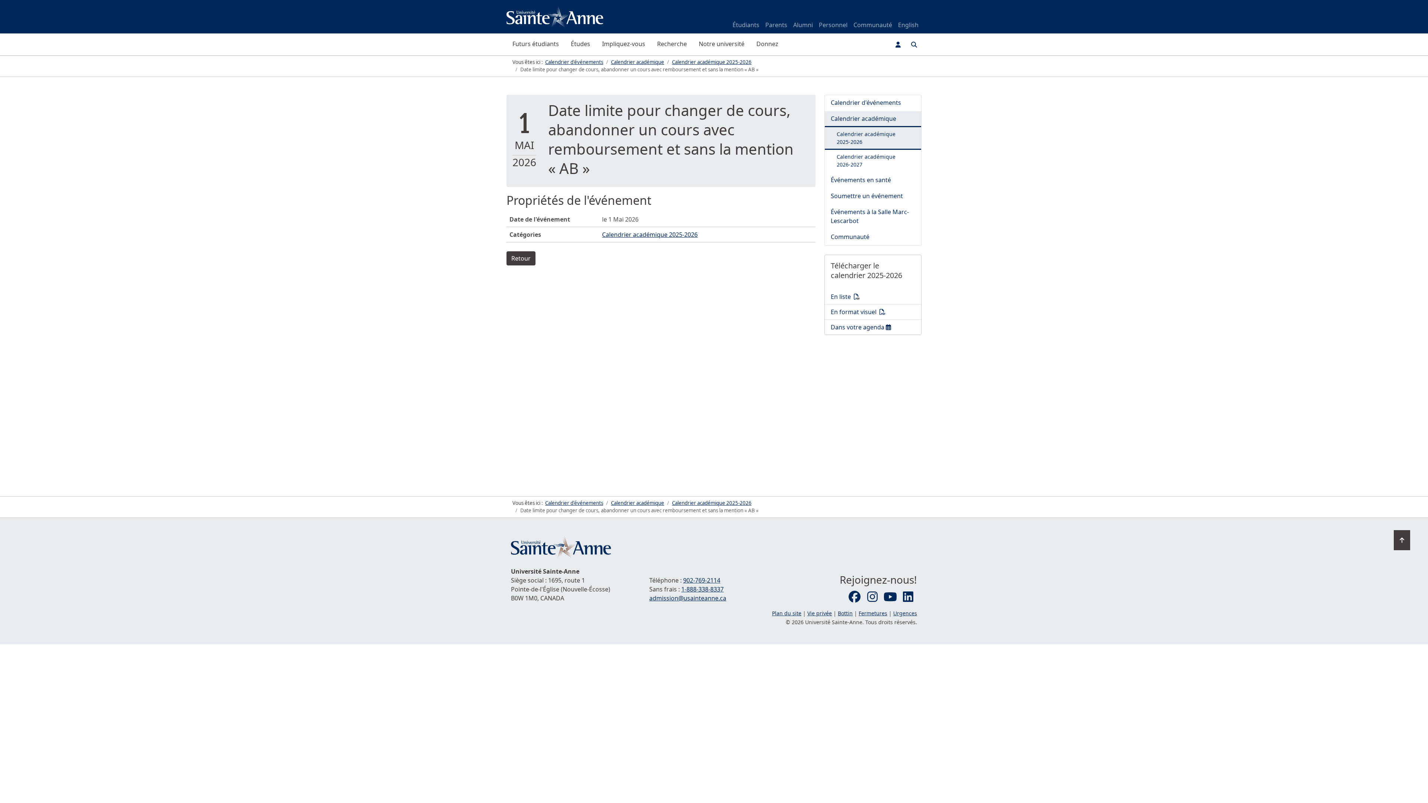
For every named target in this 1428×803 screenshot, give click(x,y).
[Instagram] (872, 597)
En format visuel (875, 311)
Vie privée (819, 613)
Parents (776, 25)
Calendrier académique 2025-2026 (650, 234)
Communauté (872, 25)
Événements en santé (861, 180)
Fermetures (873, 613)
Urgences (905, 613)
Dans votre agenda (875, 327)
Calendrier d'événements (866, 103)
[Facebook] (854, 597)
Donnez (767, 44)
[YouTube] (890, 597)
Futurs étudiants (535, 44)
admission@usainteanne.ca (687, 598)
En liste (875, 296)
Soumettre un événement (867, 196)
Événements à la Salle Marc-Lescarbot (870, 216)
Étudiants (746, 25)
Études (580, 44)
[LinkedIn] (908, 597)
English (908, 25)
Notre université (721, 44)
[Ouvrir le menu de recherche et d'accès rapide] (914, 44)
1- (702, 589)
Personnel (833, 25)
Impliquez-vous (623, 44)
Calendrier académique (863, 119)
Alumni (803, 25)
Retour (521, 258)
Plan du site (786, 613)
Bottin (845, 613)
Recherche (672, 44)
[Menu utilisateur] (898, 44)
